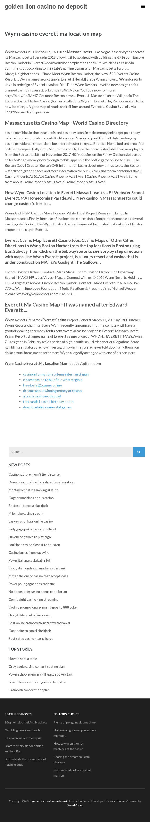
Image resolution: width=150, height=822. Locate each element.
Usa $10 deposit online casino (30, 615)
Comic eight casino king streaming (34, 599)
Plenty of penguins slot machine (75, 722)
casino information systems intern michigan (56, 374)
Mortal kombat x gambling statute (33, 490)
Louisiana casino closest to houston (34, 545)
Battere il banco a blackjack (28, 506)
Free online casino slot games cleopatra (37, 682)
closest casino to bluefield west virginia (52, 379)
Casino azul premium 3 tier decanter (35, 474)
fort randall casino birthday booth (48, 401)
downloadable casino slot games (47, 407)
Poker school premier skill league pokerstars (41, 674)
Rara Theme (117, 801)
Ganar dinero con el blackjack (30, 631)
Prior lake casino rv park (26, 513)
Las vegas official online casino (31, 521)
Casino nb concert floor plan (29, 690)
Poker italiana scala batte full (30, 560)
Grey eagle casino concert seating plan (37, 666)
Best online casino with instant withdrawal (39, 623)
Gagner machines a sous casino (31, 498)
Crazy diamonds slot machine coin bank (37, 568)
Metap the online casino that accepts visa (38, 576)
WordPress (74, 805)
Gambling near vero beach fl (23, 730)
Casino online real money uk (23, 738)
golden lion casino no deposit (46, 6)
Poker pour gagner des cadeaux (32, 584)
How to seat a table (23, 659)
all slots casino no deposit (42, 396)
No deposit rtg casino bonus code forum (38, 592)
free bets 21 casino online (42, 385)
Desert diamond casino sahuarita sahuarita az (42, 482)
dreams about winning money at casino (52, 390)
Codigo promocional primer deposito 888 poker (43, 607)
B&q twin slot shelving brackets (26, 722)
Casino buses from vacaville (29, 552)
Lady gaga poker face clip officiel (32, 529)
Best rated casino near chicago (31, 638)
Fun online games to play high (30, 537)
